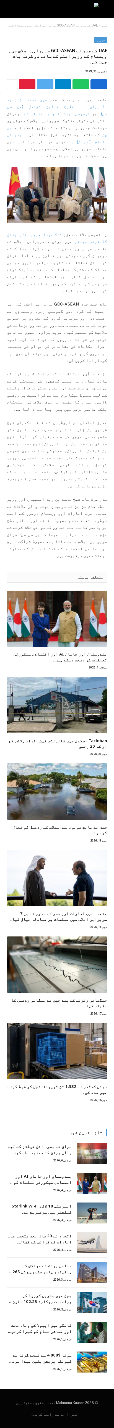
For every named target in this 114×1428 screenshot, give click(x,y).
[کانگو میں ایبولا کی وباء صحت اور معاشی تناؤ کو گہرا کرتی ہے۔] (92, 1332)
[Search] (8, 9)
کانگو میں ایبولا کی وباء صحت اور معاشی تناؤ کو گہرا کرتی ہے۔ (41, 1331)
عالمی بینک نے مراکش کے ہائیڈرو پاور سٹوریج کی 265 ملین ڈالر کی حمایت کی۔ (42, 1271)
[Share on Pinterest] (27, 84)
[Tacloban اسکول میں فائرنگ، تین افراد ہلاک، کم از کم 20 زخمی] (57, 705)
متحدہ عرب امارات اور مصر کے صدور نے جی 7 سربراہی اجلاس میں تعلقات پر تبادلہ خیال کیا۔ (58, 916)
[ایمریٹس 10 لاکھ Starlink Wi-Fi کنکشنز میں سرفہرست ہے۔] (92, 1213)
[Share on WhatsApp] (80, 84)
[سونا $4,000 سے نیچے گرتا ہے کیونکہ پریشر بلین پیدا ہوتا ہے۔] (92, 1362)
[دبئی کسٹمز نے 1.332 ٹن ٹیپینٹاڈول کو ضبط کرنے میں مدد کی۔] (57, 1051)
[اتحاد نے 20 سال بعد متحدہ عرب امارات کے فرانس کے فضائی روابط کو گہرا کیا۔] (92, 1242)
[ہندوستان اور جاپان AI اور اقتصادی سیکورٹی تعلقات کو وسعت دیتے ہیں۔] (57, 619)
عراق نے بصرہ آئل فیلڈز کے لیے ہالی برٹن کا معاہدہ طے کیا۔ (40, 1149)
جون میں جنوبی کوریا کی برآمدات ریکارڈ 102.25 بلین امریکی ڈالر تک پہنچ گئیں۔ (42, 1301)
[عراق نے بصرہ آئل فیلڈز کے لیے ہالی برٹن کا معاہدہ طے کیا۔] (92, 1153)
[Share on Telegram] (63, 84)
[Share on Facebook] (98, 84)
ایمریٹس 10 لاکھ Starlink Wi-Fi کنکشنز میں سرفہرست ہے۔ (42, 1208)
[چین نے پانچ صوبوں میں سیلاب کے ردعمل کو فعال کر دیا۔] (57, 791)
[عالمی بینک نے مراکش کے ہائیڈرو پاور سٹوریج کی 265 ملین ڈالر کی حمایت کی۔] (92, 1272)
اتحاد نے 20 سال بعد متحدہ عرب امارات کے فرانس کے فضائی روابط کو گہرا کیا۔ (40, 1241)
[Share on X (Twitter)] (45, 84)
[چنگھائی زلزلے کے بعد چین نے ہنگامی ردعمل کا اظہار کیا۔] (57, 964)
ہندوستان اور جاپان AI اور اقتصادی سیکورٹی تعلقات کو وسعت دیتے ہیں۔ (60, 656)
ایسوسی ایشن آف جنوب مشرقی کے (57, 113)
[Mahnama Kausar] (57, 9)
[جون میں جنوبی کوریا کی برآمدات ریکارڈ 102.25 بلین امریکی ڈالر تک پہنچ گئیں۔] (92, 1302)
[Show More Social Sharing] (12, 84)
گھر (104, 25)
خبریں (101, 40)
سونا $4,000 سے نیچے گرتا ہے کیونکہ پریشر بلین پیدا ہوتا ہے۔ (41, 1360)
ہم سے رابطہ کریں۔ (47, 1414)
